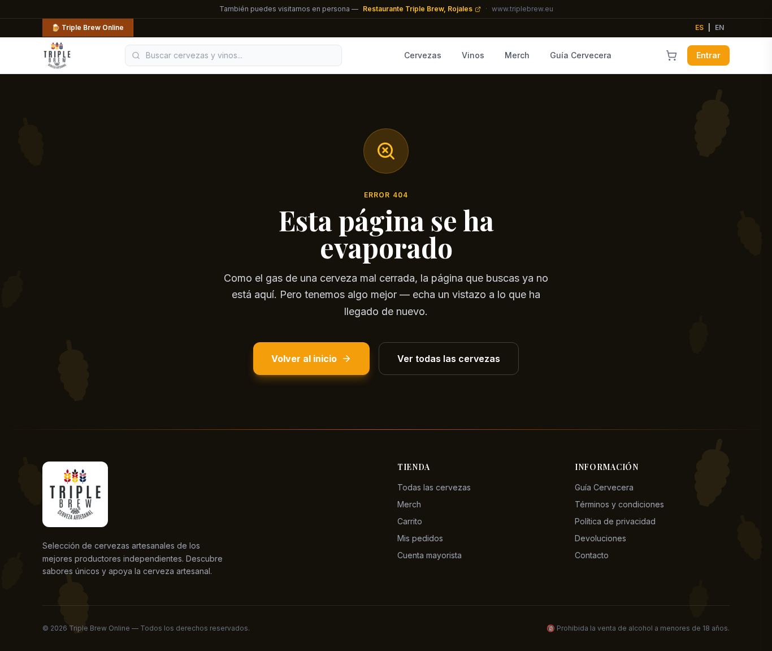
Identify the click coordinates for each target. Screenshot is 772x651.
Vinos (473, 55)
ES (699, 27)
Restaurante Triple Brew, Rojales (417, 9)
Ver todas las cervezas (448, 358)
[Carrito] (671, 55)
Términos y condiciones (619, 504)
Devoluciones (600, 538)
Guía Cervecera (580, 55)
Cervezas (422, 55)
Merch (517, 55)
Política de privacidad (615, 521)
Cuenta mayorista (429, 555)
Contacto (592, 555)
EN (719, 27)
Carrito (409, 521)
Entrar (708, 55)
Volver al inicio (304, 358)
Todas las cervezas (434, 487)
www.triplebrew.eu (522, 9)
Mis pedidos (420, 538)
